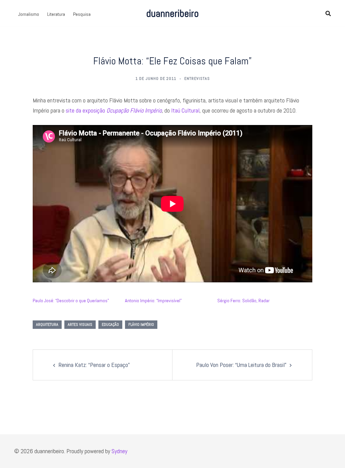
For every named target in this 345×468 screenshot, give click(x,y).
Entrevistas (197, 78)
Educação (110, 324)
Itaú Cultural (185, 110)
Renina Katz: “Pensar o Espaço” (94, 365)
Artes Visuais (80, 324)
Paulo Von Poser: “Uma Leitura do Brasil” (241, 365)
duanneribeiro (172, 13)
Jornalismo (28, 14)
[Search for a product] (328, 13)
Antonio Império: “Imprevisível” (153, 301)
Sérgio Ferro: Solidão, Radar (243, 301)
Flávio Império (141, 324)
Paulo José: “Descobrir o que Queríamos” (71, 301)
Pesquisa (82, 14)
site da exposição (114, 110)
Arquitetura (47, 324)
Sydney (119, 451)
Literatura (56, 14)
